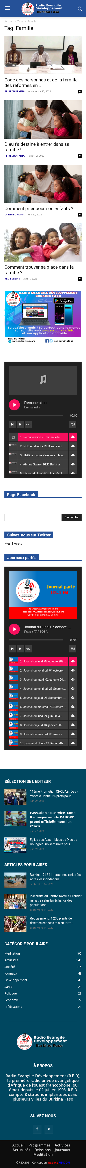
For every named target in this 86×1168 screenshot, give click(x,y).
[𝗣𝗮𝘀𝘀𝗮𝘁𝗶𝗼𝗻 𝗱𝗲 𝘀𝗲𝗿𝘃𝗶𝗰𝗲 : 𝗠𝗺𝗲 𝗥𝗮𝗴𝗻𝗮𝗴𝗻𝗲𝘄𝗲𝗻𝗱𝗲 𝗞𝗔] (15, 818)
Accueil (8, 21)
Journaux (62, 1150)
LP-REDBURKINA (14, 214)
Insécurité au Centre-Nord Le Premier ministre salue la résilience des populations (56, 900)
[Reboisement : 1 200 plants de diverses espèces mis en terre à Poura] (15, 924)
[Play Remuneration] (14, 404)
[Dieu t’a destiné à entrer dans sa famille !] (43, 119)
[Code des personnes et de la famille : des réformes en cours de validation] (43, 55)
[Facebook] (37, 1129)
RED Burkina (12, 278)
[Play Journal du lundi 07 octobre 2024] (14, 629)
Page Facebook (21, 494)
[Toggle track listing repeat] (28, 424)
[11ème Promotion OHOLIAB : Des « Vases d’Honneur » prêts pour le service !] (15, 797)
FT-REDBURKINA (14, 91)
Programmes (39, 1145)
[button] (72, 437)
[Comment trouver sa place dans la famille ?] (43, 242)
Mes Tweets (13, 543)
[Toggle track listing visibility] (72, 424)
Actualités (21, 1150)
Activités (62, 1145)
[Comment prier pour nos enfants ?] (43, 184)
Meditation (43, 1154)
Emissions (42, 1150)
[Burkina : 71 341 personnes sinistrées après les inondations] (15, 880)
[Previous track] (12, 424)
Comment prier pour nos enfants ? (38, 208)
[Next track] (20, 424)
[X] (49, 1129)
